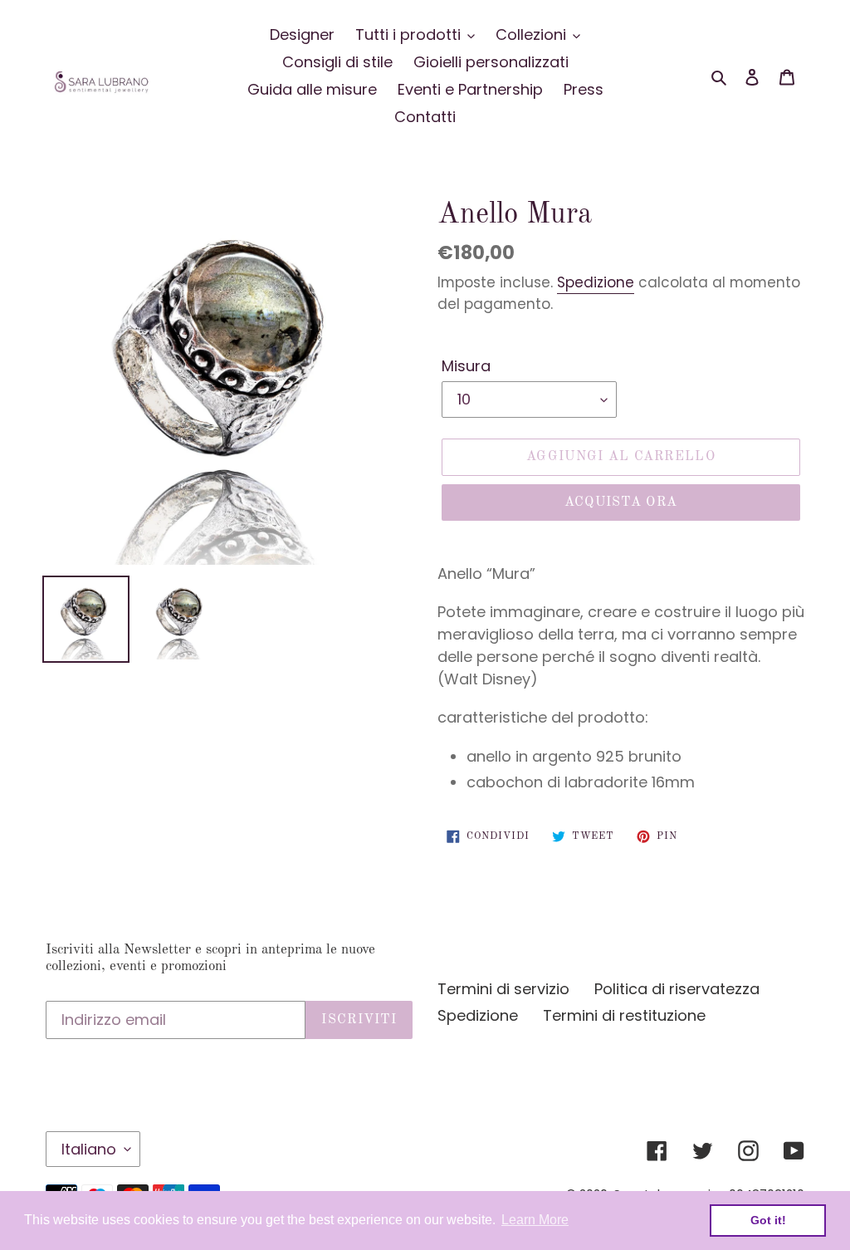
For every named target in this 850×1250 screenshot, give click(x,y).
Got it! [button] (768, 1220)
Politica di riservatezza (677, 988)
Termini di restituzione (624, 1015)
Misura (466, 365)
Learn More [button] (535, 1220)
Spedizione (595, 282)
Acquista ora (620, 502)
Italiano (88, 1149)
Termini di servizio (503, 988)
